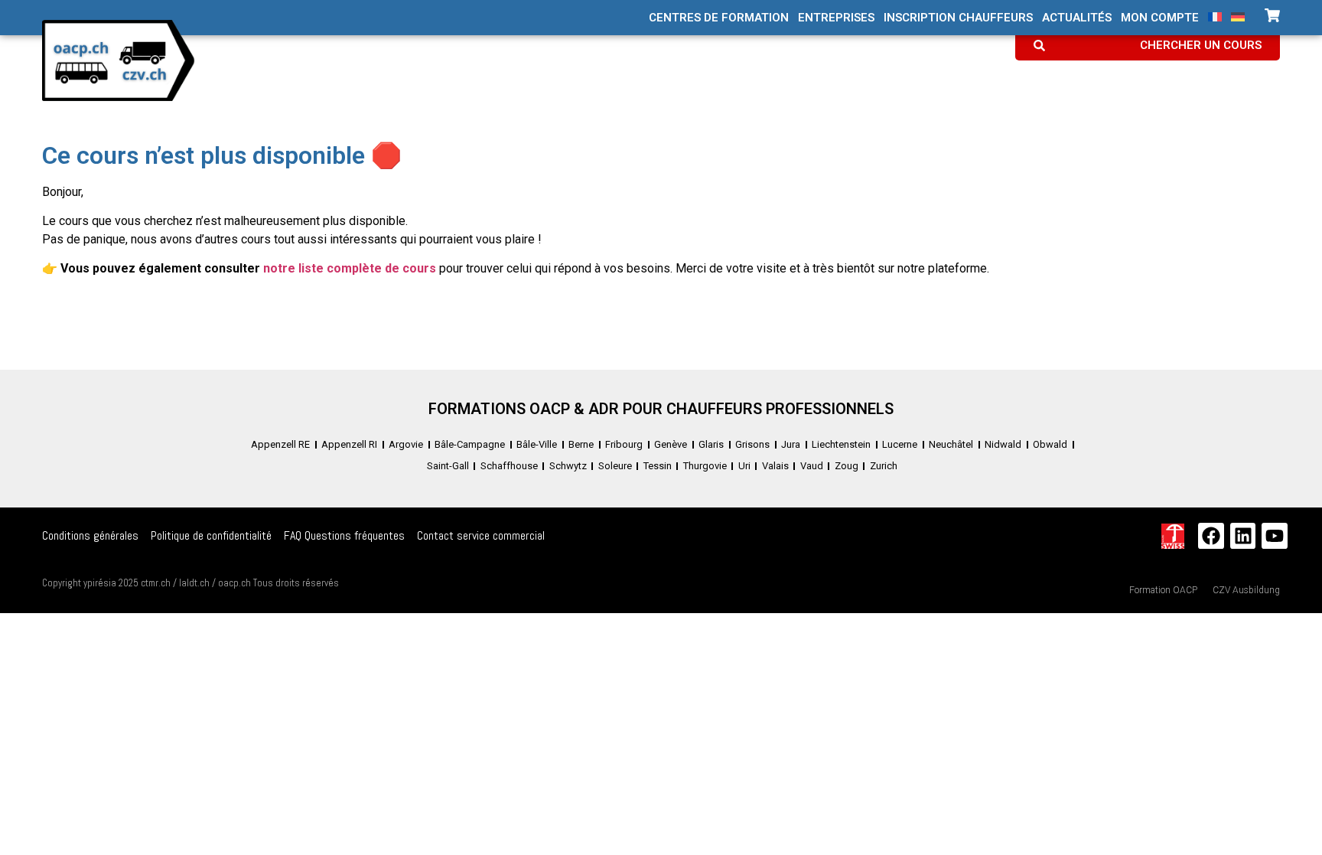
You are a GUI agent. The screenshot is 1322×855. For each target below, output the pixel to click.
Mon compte (1160, 18)
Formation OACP (1163, 590)
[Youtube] (1275, 536)
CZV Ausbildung (1246, 590)
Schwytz (568, 466)
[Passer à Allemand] (1237, 16)
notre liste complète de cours (349, 268)
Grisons (752, 444)
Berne (581, 444)
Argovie (406, 444)
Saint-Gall (448, 466)
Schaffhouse (509, 466)
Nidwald (1003, 444)
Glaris (711, 444)
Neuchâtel (951, 444)
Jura (790, 444)
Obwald (1050, 444)
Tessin (657, 466)
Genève (670, 444)
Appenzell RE (280, 444)
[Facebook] (1211, 536)
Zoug (846, 466)
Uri (744, 466)
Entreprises (836, 18)
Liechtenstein (841, 444)
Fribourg (624, 444)
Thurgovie (705, 466)
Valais (775, 466)
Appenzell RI (349, 444)
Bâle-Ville (536, 444)
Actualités (1077, 18)
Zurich (883, 466)
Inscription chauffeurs (958, 18)
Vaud (811, 466)
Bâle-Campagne (470, 444)
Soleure (615, 466)
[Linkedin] (1243, 536)
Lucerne (899, 444)
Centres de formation (719, 18)
